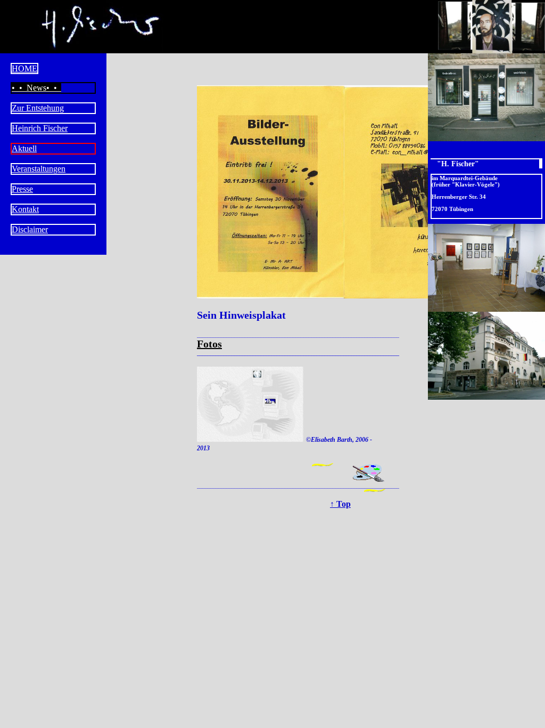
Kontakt (25, 209)
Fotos (209, 344)
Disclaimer (30, 229)
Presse (22, 188)
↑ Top (340, 504)
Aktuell (24, 148)
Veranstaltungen (38, 168)
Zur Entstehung (38, 107)
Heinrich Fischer (40, 128)
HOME (24, 68)
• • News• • (36, 87)
